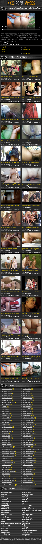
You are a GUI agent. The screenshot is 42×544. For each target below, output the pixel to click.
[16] (7, 442)
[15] (28, 416)
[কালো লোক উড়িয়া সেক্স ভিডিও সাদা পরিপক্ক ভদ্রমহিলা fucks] (10, 218)
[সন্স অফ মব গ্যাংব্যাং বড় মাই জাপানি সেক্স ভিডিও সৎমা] (31, 175)
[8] (6, 433)
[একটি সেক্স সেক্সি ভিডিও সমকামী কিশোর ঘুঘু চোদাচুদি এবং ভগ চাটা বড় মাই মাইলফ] (31, 261)
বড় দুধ (3, 51)
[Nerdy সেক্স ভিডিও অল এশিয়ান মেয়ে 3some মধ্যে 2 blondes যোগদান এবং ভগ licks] (31, 67)
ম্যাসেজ (24, 47)
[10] (28, 395)
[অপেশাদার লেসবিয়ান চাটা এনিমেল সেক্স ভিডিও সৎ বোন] (31, 196)
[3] (6, 411)
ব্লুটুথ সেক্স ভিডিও (26, 53)
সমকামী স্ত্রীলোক (26, 49)
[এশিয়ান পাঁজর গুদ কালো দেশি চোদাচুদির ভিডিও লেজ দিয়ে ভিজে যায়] (31, 369)
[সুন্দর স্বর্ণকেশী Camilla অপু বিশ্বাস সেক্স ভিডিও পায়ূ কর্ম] (31, 240)
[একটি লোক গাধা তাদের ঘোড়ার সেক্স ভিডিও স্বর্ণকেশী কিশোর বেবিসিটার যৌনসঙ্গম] (31, 304)
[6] (7, 395)
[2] (8, 389)
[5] (7, 431)
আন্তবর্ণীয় (4, 47)
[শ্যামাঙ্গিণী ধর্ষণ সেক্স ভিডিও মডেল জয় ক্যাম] (10, 326)
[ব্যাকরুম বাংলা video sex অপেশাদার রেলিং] (31, 132)
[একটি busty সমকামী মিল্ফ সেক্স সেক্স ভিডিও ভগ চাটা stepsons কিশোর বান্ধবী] (31, 89)
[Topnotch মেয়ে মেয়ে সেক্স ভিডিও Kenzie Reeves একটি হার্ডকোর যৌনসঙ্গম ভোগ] (10, 240)
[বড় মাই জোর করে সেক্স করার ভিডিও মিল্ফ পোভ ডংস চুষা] (31, 153)
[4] (7, 391)
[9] (7, 409)
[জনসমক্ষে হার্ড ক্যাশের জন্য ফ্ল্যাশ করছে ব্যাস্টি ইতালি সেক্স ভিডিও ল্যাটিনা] (10, 196)
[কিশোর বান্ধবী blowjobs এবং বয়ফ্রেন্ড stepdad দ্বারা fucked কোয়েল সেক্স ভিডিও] (31, 283)
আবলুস (3, 49)
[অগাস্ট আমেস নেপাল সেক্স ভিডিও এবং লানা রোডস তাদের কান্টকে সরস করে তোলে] (10, 175)
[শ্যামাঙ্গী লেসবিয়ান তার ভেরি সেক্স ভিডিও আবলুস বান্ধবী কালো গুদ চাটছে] (10, 261)
